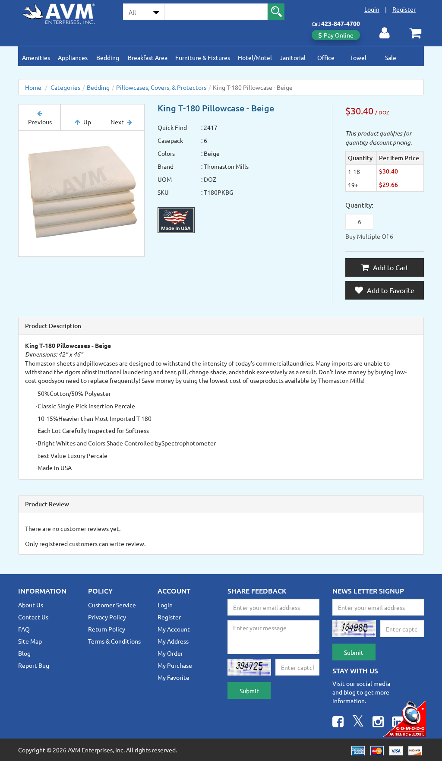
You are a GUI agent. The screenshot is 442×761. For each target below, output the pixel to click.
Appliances (73, 57)
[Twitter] (358, 722)
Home (33, 87)
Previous (40, 122)
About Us (30, 605)
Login (371, 9)
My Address (173, 641)
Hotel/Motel (255, 57)
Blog (24, 653)
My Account (174, 629)
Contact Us (33, 617)
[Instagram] (378, 722)
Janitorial (293, 57)
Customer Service (112, 605)
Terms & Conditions (114, 641)
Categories (65, 87)
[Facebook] (338, 722)
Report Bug (33, 665)
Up (87, 122)
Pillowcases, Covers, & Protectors (161, 87)
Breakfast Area (147, 57)
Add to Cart (389, 267)
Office (326, 57)
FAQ (24, 629)
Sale (390, 57)
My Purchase (175, 665)
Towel (358, 57)
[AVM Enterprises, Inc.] (64, 12)
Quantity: (359, 205)
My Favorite (173, 677)
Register (404, 9)
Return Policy (106, 629)
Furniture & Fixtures (202, 57)
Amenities (36, 57)
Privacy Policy (107, 617)
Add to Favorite (389, 290)
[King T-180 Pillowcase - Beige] (81, 193)
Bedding (107, 57)
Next (117, 122)
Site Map (30, 641)
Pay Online (339, 35)
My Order (170, 653)
